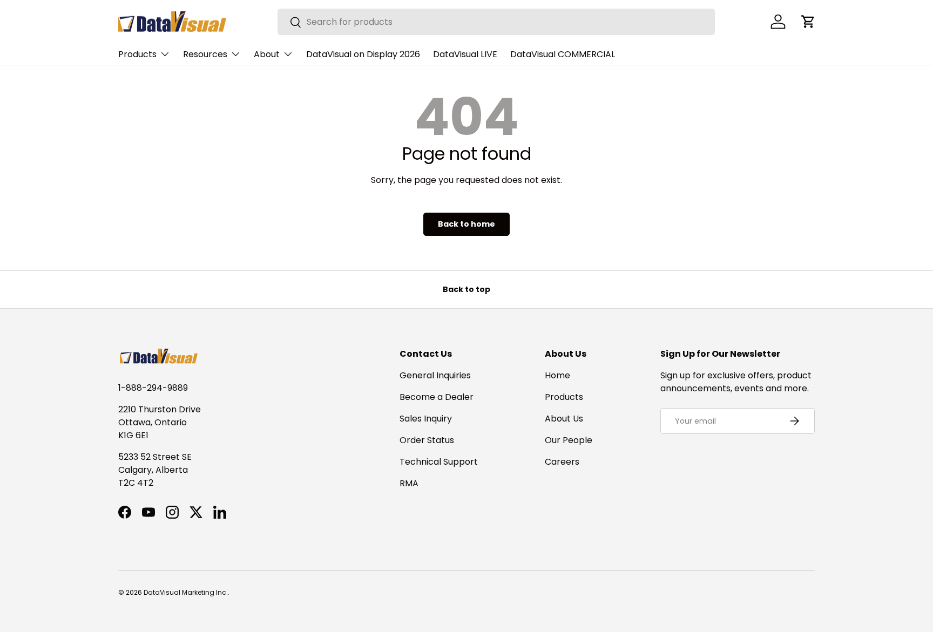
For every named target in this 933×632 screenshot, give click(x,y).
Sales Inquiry (426, 418)
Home (557, 375)
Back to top (466, 289)
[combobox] (496, 22)
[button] (808, 21)
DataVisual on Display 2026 (363, 54)
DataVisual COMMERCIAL (562, 54)
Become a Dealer (437, 397)
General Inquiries (435, 375)
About (267, 54)
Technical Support (439, 462)
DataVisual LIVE (465, 54)
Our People (568, 440)
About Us (564, 418)
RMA (409, 483)
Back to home (466, 224)
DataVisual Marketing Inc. (186, 592)
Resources (205, 54)
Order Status (427, 440)
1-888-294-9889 (153, 388)
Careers (562, 462)
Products (137, 54)
